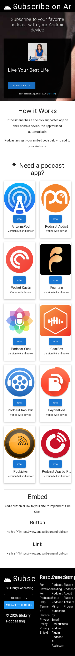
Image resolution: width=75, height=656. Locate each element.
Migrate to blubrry (19, 605)
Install (20, 218)
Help (43, 602)
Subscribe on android (18, 599)
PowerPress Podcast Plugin (60, 628)
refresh (51, 93)
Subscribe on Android (21, 86)
